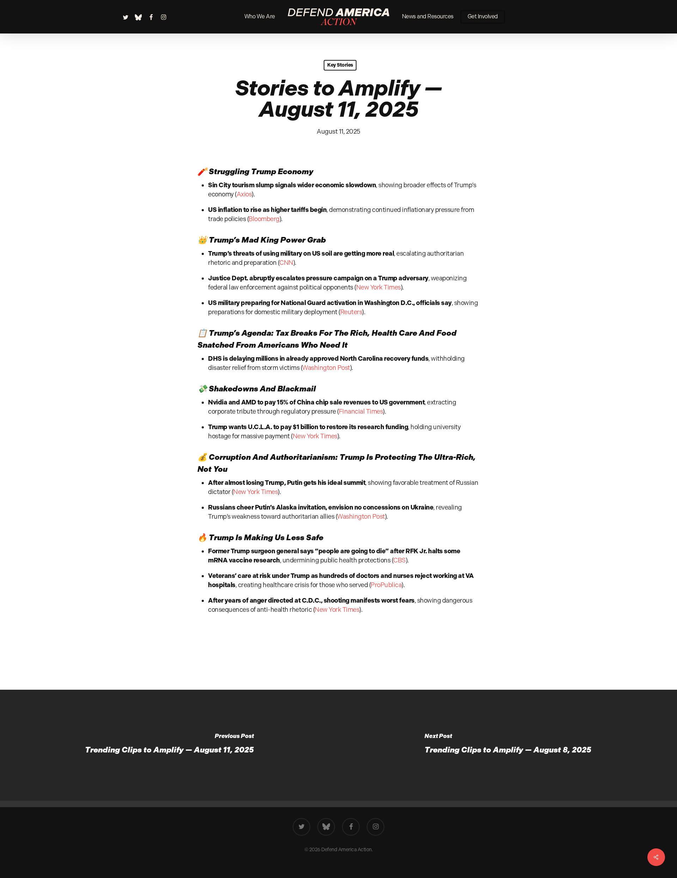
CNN (286, 262)
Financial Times (361, 411)
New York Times (378, 287)
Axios (244, 194)
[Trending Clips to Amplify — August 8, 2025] (507, 745)
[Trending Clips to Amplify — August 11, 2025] (169, 745)
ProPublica (386, 585)
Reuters (351, 312)
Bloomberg (264, 218)
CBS (399, 560)
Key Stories (340, 65)
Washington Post (326, 367)
